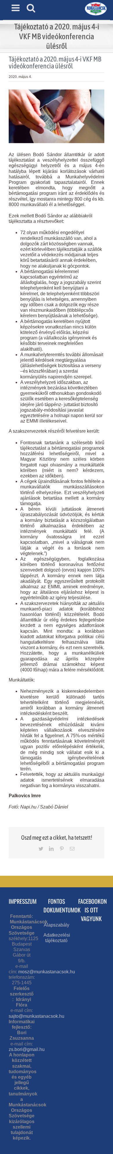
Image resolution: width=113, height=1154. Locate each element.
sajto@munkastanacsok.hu (36, 1016)
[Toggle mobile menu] (16, 7)
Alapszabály (56, 925)
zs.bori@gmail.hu (27, 1049)
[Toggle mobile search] (31, 7)
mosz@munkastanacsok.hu (46, 971)
